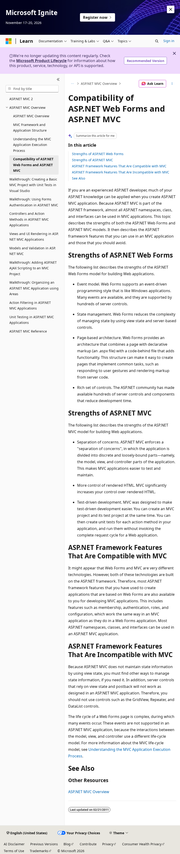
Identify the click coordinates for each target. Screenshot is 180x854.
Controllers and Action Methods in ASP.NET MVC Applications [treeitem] (29, 219)
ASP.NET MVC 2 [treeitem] (21, 99)
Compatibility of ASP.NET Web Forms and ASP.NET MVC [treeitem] (33, 165)
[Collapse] (58, 79)
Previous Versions (44, 844)
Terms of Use (14, 851)
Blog (67, 844)
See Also (78, 178)
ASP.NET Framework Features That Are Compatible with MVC (119, 166)
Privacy (107, 844)
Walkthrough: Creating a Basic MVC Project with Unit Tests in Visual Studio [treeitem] (33, 185)
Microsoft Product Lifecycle (41, 60)
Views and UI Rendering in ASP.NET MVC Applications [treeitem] (34, 236)
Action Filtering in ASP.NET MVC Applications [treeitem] (30, 305)
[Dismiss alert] (170, 9)
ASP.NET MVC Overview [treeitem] (31, 116)
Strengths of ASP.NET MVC (92, 160)
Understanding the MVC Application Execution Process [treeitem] (32, 145)
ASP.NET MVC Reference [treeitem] (28, 331)
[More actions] (172, 83)
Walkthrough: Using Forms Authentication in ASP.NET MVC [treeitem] (33, 202)
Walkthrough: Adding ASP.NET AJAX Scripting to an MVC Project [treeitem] (33, 268)
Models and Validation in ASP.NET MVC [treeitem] (32, 251)
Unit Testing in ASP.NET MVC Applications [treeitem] (31, 320)
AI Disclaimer (14, 844)
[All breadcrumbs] (72, 83)
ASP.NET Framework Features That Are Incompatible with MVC (120, 172)
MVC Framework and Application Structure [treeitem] (30, 127)
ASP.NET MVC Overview (99, 83)
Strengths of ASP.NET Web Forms (98, 154)
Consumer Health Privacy (141, 844)
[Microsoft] (9, 41)
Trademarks (39, 851)
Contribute (88, 844)
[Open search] (156, 41)
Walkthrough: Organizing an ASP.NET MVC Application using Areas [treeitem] (34, 288)
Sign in (168, 41)
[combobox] (32, 89)
